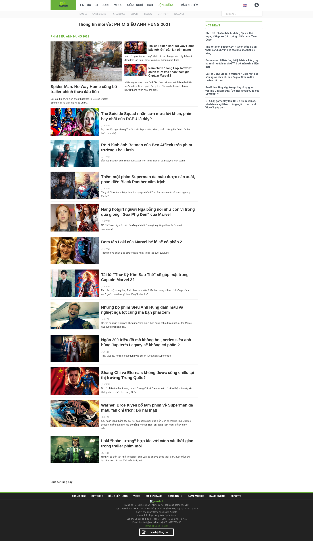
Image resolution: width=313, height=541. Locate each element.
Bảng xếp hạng (118, 496)
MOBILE (83, 13)
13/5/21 (106, 384)
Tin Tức (85, 5)
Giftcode (97, 496)
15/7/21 (106, 221)
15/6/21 (106, 286)
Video (118, 5)
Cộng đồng (166, 5)
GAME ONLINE (99, 13)
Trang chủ (79, 496)
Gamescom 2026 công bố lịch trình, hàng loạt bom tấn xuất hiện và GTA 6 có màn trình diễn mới (232, 63)
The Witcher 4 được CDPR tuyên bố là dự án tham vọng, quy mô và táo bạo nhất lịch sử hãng (231, 50)
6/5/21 (105, 417)
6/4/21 (105, 453)
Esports (236, 496)
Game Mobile (195, 496)
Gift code (102, 5)
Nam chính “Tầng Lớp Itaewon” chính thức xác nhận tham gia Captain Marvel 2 (170, 72)
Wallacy (179, 13)
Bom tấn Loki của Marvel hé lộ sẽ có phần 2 (141, 242)
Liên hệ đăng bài (159, 532)
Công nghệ (135, 5)
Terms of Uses (152, 526)
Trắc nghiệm (188, 5)
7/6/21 (105, 319)
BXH (150, 5)
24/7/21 (106, 188)
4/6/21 (105, 352)
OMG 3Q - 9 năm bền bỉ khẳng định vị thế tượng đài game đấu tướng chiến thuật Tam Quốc (231, 36)
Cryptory (163, 13)
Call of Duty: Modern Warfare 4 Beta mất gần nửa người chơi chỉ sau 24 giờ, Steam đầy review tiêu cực (231, 77)
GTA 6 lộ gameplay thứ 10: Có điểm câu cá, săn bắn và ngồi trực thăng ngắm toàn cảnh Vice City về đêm (230, 104)
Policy (165, 526)
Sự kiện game (154, 496)
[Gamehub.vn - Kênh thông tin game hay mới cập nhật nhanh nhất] (63, 5)
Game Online (217, 496)
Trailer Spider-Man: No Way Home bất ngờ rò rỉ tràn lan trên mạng (171, 47)
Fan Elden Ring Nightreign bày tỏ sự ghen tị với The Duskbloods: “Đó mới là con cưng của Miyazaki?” (232, 90)
